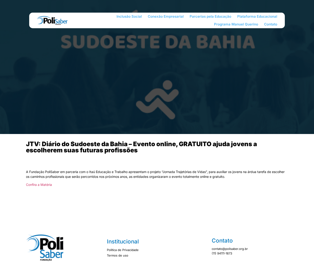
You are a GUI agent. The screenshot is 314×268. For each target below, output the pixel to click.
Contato (270, 24)
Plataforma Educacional (257, 16)
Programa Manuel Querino (236, 24)
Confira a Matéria (39, 185)
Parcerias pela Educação (210, 16)
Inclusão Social (129, 16)
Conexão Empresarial (166, 16)
